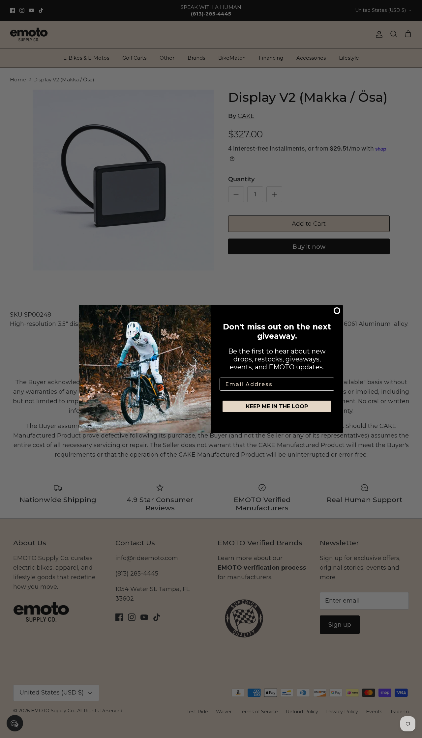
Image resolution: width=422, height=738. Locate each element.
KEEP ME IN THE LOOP (277, 406)
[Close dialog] (337, 310)
